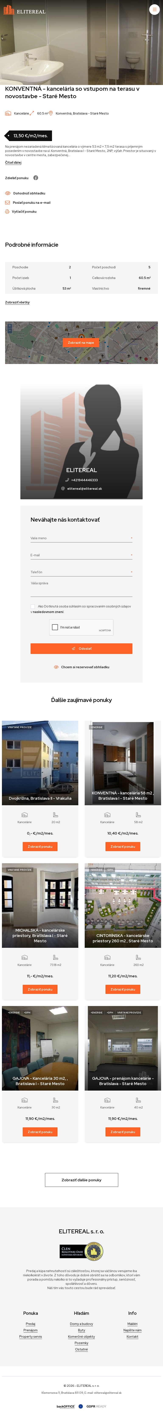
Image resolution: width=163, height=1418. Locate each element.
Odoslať (84, 649)
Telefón (36, 572)
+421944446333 (84, 480)
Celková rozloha (103, 278)
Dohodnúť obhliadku (29, 193)
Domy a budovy (81, 1324)
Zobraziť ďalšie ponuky (81, 1179)
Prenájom (31, 1330)
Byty (81, 1330)
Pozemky (81, 1343)
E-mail (35, 555)
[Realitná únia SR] (81, 1260)
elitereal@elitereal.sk (84, 489)
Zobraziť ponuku (40, 847)
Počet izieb (21, 278)
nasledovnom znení (48, 612)
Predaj (30, 1324)
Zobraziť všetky (17, 302)
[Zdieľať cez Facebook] (33, 178)
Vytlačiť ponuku (24, 211)
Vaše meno (39, 538)
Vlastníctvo (100, 288)
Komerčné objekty (81, 1337)
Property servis (30, 1337)
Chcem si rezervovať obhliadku (85, 667)
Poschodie (20, 267)
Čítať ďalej (13, 162)
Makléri (133, 1324)
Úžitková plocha (24, 288)
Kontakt (132, 1337)
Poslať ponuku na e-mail (32, 203)
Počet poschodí (104, 267)
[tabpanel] (81, 42)
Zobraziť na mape (81, 343)
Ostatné (81, 1349)
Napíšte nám (133, 1330)
